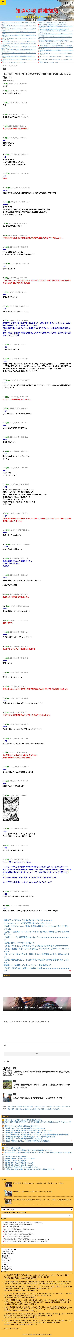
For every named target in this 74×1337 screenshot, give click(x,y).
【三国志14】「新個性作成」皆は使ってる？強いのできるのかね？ (33, 1191)
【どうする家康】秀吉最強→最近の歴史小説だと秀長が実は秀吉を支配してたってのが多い (33, 1293)
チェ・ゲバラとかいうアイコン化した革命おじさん (16, 1236)
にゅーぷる (5, 1262)
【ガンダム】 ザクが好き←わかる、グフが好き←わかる (52, 43)
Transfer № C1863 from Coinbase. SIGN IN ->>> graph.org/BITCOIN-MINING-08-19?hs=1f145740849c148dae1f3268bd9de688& (36, 1277)
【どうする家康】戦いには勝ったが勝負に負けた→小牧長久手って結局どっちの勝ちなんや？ (34, 1314)
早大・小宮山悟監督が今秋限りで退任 (13, 1226)
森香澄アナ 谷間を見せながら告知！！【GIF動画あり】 (53, 22)
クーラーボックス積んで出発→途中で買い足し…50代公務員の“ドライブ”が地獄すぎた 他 (26, 1241)
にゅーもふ (5, 1264)
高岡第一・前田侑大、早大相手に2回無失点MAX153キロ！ (18, 1224)
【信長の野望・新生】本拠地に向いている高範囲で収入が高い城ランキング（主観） (38, 1183)
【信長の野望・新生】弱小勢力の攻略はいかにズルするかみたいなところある (29, 1275)
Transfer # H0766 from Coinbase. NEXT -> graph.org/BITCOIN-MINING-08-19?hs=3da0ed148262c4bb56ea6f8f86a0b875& (38, 1315)
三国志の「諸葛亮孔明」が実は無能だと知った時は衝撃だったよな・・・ (40, 1098)
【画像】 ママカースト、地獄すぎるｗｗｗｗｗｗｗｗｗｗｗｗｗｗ (55, 45)
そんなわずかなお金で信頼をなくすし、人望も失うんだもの (53, 29)
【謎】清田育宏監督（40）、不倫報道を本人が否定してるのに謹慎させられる (23, 1223)
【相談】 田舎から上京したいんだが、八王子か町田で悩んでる (19, 1234)
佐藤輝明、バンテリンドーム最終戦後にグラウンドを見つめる (19, 1233)
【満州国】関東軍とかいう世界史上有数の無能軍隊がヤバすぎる (25, 1282)
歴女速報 (5, 1256)
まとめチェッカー (8, 1254)
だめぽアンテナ (7, 1267)
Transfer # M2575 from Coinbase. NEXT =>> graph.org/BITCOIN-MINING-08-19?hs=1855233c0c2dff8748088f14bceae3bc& (38, 1295)
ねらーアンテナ (7, 1260)
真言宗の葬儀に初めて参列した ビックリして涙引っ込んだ (53, 40)
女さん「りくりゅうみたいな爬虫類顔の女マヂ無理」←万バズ (19, 1229)
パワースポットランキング (12, 1329)
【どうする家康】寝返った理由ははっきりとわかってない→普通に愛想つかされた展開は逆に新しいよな (38, 1320)
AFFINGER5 (48, 1334)
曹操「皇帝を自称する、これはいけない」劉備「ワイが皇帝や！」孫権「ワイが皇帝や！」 (35, 1109)
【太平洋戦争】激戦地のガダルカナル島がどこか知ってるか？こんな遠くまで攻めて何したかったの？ (39, 1107)
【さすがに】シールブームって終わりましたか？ (14, 62)
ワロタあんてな (7, 1269)
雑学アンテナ (6, 1258)
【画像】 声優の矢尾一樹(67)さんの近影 (14, 1231)
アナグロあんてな (8, 1251)
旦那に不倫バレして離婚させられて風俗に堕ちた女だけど (53, 24)
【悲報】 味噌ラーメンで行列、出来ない (49, 62)
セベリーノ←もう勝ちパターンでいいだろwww (15, 1228)
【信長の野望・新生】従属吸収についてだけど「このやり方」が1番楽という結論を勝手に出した (42, 1200)
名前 (5, 1045)
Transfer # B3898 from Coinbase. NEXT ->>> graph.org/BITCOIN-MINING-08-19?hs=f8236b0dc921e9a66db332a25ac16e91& (38, 1288)
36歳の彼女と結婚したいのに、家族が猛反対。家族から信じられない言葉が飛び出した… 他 (26, 1239)
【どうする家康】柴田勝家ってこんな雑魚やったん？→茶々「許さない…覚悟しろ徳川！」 (33, 1287)
